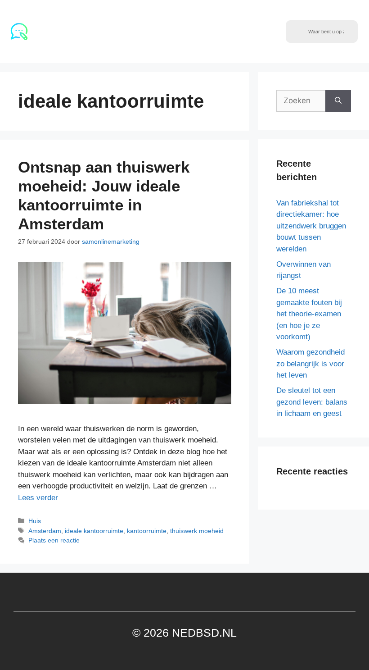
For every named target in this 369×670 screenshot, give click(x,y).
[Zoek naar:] (300, 101)
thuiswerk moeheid (197, 530)
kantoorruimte (146, 530)
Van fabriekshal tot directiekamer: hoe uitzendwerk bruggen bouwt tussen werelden (311, 226)
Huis (34, 520)
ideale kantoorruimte (94, 530)
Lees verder (38, 497)
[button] (278, 31)
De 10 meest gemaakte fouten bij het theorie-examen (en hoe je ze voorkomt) (309, 314)
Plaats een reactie (54, 540)
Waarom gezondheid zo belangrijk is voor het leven (310, 363)
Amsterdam (44, 530)
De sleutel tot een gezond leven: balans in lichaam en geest (311, 402)
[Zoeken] (338, 101)
